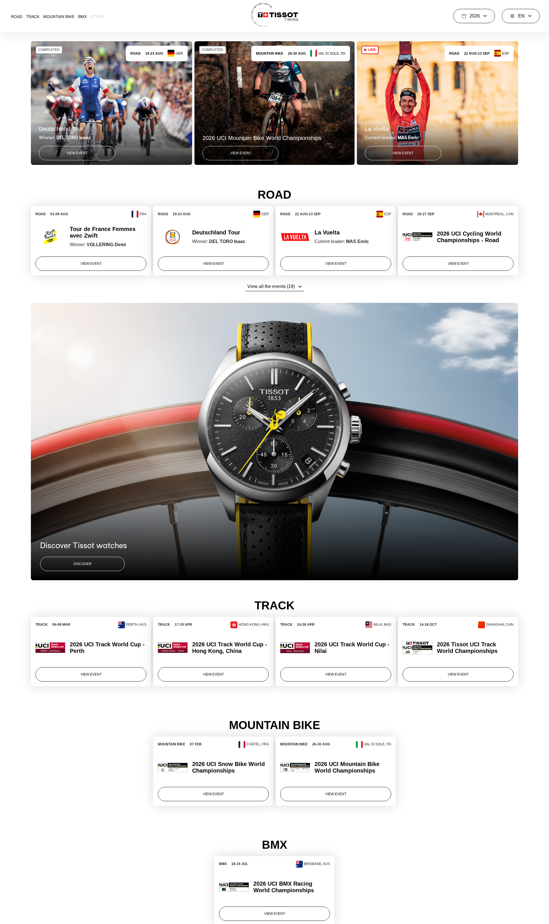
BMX (82, 16)
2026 (475, 15)
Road (16, 16)
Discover (82, 564)
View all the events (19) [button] (271, 286)
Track (32, 16)
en (521, 15)
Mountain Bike (58, 16)
